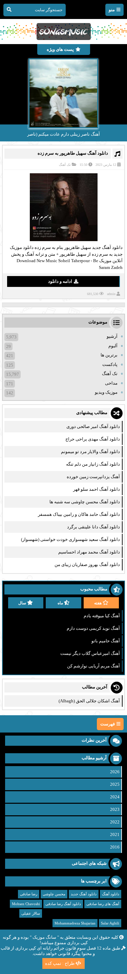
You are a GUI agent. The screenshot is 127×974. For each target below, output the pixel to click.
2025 (115, 784)
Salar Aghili (110, 923)
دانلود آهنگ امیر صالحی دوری (93, 426)
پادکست (110, 364)
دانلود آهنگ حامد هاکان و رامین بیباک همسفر (79, 514)
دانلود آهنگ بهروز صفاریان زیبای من (87, 564)
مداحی (111, 383)
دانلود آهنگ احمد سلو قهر (96, 489)
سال (22, 603)
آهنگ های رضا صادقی (102, 904)
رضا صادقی (28, 894)
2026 (115, 771)
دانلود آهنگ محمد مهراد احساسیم (89, 551)
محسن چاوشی (54, 894)
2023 (115, 809)
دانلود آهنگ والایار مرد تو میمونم (90, 451)
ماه (60, 603)
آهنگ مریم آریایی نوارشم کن (93, 665)
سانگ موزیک (44, 937)
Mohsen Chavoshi (26, 904)
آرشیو (112, 336)
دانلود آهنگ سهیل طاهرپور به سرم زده (73, 153)
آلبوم (113, 345)
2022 (115, 821)
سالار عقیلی (30, 913)
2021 (115, 834)
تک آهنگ (65, 165)
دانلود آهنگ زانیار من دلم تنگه (93, 464)
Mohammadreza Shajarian (75, 923)
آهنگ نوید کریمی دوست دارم (93, 628)
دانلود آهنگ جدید (84, 894)
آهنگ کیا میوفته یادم (102, 615)
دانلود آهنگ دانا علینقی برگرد (93, 526)
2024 (115, 796)
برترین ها (109, 354)
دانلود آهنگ (110, 894)
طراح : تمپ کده (60, 963)
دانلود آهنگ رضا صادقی (63, 904)
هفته (98, 603)
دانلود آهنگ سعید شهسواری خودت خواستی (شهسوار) (70, 539)
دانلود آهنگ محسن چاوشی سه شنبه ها (84, 501)
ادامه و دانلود (60, 281)
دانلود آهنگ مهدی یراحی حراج (92, 439)
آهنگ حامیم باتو (105, 640)
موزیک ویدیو (106, 392)
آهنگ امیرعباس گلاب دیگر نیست (90, 653)
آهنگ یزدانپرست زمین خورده (93, 476)
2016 (115, 847)
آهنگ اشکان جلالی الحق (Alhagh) (89, 700)
